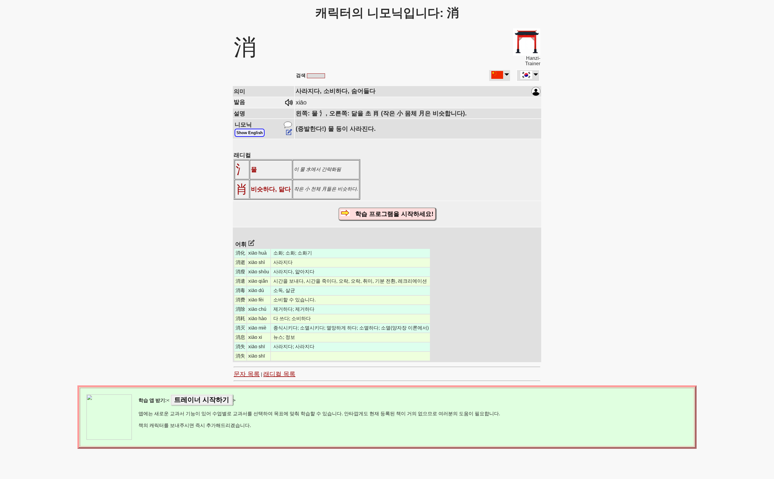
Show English (249, 132)
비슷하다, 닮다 (271, 189)
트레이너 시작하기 (201, 399)
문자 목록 (247, 374)
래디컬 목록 (279, 374)
